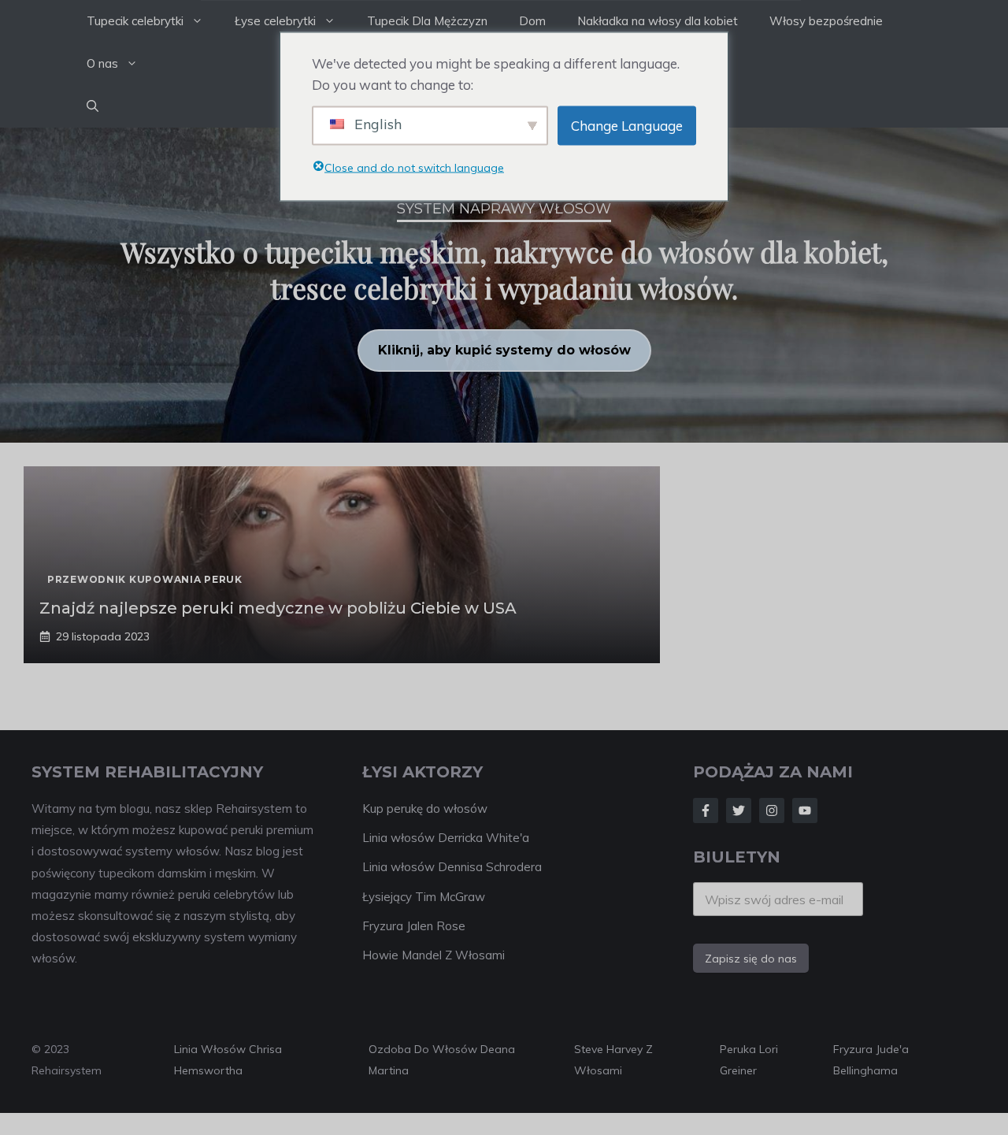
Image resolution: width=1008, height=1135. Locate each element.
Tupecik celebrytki (135, 20)
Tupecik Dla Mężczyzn (427, 20)
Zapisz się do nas (751, 958)
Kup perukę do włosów (424, 808)
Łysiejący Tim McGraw (423, 896)
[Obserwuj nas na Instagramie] (771, 810)
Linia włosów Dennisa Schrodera (452, 866)
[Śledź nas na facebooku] (705, 810)
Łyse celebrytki (275, 20)
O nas (102, 63)
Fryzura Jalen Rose (413, 925)
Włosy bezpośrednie (826, 20)
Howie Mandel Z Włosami (433, 955)
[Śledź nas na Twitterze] (738, 810)
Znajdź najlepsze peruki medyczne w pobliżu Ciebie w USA (278, 608)
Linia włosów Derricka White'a (445, 837)
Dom (532, 20)
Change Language (627, 125)
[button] (92, 106)
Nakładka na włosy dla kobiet (657, 20)
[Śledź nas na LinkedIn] (804, 810)
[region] (504, 285)
